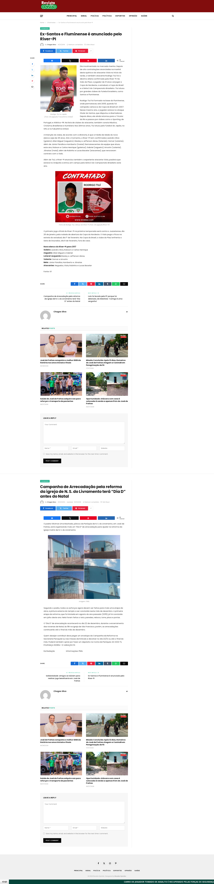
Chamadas (45, 28)
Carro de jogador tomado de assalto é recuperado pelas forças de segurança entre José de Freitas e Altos (138, 881)
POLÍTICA (107, 16)
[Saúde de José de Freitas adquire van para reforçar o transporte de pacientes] (61, 384)
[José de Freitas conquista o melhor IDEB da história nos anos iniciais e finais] (61, 345)
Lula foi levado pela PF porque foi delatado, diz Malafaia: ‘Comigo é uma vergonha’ (105, 298)
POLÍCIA (95, 16)
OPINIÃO (133, 16)
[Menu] (41, 15)
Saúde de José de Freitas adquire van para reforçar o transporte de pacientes (60, 400)
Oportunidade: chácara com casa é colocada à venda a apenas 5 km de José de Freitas (107, 401)
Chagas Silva (51, 45)
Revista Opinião (120, 876)
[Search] (173, 15)
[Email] (32, 86)
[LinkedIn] (32, 75)
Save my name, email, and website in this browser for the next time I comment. (77, 454)
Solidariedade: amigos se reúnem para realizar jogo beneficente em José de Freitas (63, 678)
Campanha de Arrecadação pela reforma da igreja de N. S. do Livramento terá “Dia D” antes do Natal (62, 298)
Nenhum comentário (76, 45)
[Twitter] (32, 69)
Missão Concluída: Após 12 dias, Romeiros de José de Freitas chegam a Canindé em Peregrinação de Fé (106, 362)
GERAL (84, 16)
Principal (72, 16)
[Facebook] (32, 64)
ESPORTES (120, 16)
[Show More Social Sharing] (91, 51)
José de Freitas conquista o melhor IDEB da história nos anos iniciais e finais (60, 361)
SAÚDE (144, 16)
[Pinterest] (32, 81)
